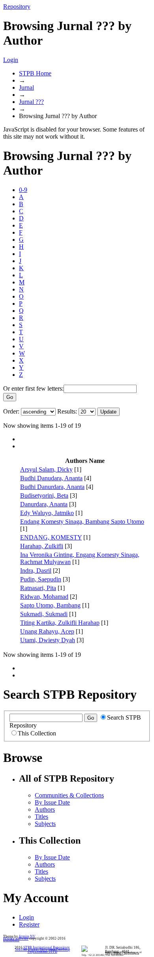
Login (10, 59)
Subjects (45, 823)
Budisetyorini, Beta (44, 495)
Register (29, 924)
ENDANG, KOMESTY (51, 537)
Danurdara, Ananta (44, 504)
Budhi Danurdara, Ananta (52, 486)
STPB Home (35, 73)
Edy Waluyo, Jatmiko (47, 513)
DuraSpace (11, 940)
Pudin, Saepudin (40, 579)
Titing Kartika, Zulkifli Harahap (60, 622)
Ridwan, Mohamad (44, 596)
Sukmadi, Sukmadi (44, 614)
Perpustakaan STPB (42, 951)
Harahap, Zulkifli (41, 546)
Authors (45, 809)
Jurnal (26, 87)
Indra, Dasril (35, 570)
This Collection (37, 733)
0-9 (23, 189)
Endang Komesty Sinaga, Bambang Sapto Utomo (82, 521)
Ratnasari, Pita (38, 588)
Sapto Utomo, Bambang (50, 605)
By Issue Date (52, 802)
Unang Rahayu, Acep (47, 631)
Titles (41, 816)
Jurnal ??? (31, 101)
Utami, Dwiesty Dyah (47, 640)
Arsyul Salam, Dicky (46, 469)
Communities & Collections (69, 795)
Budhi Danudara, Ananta (51, 478)
